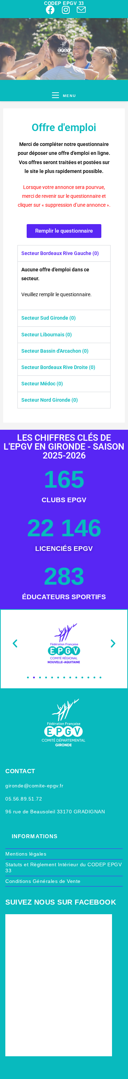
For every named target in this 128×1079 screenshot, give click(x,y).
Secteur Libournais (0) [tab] (46, 334)
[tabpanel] (64, 285)
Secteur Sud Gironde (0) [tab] (48, 318)
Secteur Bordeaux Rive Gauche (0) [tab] (60, 253)
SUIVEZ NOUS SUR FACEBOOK (60, 902)
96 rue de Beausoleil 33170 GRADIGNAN (55, 811)
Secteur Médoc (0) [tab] (42, 383)
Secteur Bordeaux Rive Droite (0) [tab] (58, 367)
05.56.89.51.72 (23, 799)
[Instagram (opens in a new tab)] (65, 9)
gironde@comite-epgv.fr (34, 785)
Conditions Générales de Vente (43, 881)
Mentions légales (25, 854)
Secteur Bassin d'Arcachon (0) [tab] (55, 351)
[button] (15, 643)
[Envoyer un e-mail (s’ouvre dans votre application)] (79, 9)
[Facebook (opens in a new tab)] (50, 9)
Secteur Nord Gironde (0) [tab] (49, 400)
